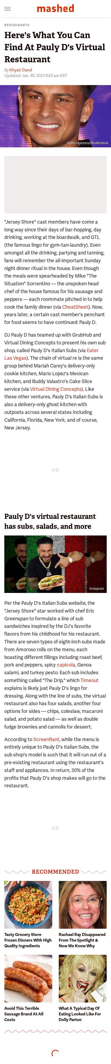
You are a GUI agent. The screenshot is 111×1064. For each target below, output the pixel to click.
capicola (66, 665)
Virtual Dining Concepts (55, 389)
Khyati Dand (20, 70)
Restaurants (17, 25)
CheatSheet (75, 307)
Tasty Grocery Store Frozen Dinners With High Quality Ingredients (28, 940)
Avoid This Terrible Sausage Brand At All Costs (23, 1014)
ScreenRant (46, 739)
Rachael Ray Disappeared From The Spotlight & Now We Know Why (82, 940)
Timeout (90, 680)
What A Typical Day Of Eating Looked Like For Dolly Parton (80, 1014)
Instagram (96, 588)
